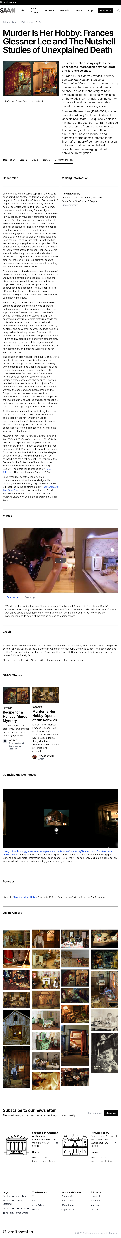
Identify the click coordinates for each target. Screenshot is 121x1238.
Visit (34, 1196)
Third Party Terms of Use (15, 1213)
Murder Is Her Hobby (25, 897)
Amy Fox (13, 740)
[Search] (118, 10)
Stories (46, 160)
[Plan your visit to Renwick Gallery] (116, 1144)
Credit (35, 160)
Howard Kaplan (46, 756)
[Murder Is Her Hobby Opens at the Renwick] (45, 696)
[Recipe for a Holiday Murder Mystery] (16, 696)
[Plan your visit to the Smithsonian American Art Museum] (16, 1154)
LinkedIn (95, 1209)
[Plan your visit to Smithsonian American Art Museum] (58, 1144)
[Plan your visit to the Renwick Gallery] (75, 1154)
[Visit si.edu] (18, 1232)
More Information (63, 160)
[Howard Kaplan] (34, 757)
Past (41, 22)
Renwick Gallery (71, 193)
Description (9, 160)
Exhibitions (27, 22)
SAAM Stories (68, 1205)
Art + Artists (9, 22)
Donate (35, 1209)
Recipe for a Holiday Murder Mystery (16, 716)
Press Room (67, 1200)
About (35, 1200)
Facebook (95, 1196)
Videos (23, 160)
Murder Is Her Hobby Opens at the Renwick (44, 715)
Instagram (96, 1200)
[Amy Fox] (5, 741)
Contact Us (67, 1196)
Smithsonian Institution (14, 1196)
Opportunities (68, 1209)
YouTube (95, 1205)
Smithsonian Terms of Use (16, 1208)
